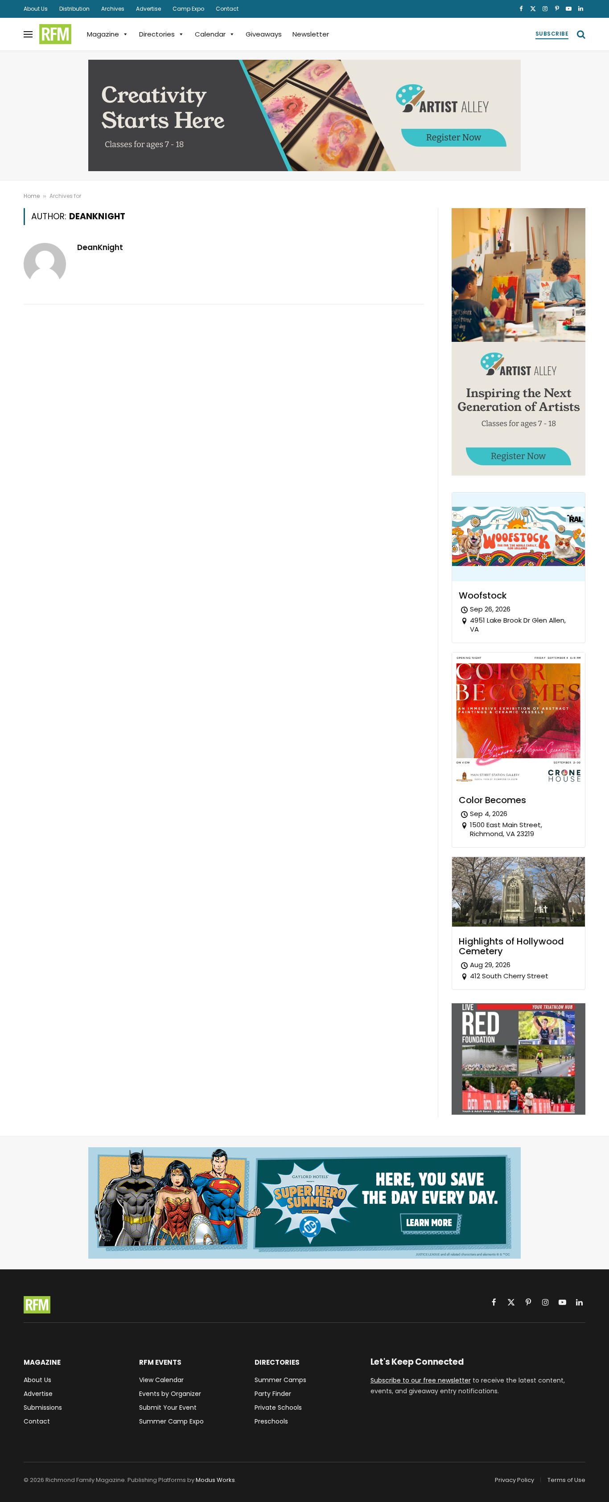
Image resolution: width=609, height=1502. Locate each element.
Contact (227, 8)
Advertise (148, 8)
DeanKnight (100, 247)
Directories (157, 34)
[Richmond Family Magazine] (55, 34)
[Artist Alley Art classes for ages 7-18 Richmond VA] (304, 115)
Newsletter (310, 34)
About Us (36, 8)
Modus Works (215, 1480)
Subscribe (551, 33)
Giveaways (264, 34)
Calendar (210, 34)
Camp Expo (188, 8)
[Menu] (28, 34)
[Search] (580, 34)
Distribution (74, 8)
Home (32, 196)
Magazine (103, 34)
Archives (112, 8)
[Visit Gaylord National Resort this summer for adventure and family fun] (304, 1203)
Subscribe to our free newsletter (420, 1380)
